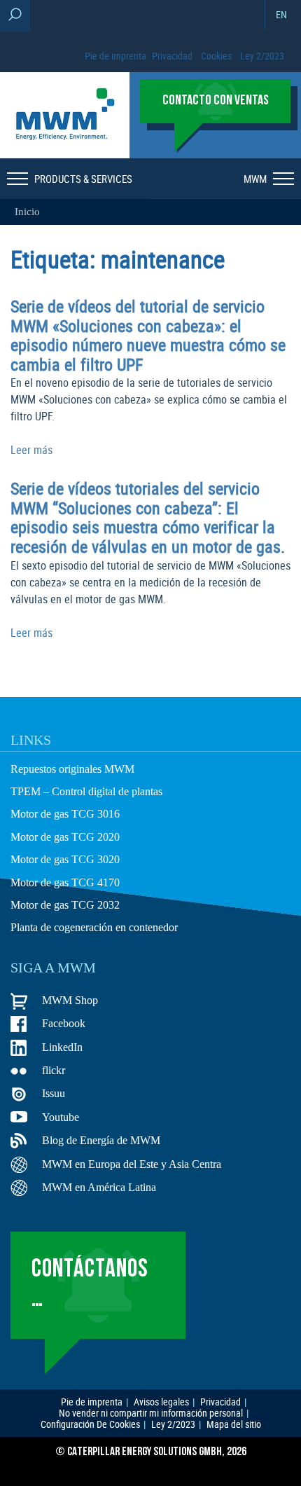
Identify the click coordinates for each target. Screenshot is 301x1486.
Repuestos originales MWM (72, 769)
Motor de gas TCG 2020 (65, 837)
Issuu (53, 1093)
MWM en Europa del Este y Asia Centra (131, 1164)
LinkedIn (62, 1047)
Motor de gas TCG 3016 (65, 814)
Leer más (31, 450)
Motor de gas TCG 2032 (65, 905)
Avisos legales (161, 1402)
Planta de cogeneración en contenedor (94, 927)
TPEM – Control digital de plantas (86, 791)
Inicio (27, 211)
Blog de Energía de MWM (101, 1140)
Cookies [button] (216, 55)
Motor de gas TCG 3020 (65, 859)
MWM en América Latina (99, 1187)
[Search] (15, 16)
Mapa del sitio (233, 1424)
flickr (53, 1070)
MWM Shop (70, 1000)
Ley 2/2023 (262, 55)
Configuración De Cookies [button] (90, 1424)
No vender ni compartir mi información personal (151, 1413)
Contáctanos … (89, 1285)
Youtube (60, 1117)
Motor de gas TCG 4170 (65, 882)
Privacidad (172, 55)
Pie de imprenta (115, 55)
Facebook (63, 1023)
